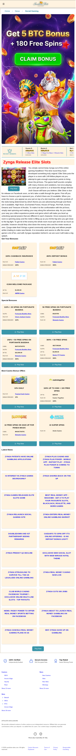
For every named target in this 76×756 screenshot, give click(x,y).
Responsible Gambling (66, 748)
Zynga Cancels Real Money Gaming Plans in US (19, 631)
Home (7, 11)
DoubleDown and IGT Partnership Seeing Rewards (19, 536)
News (17, 11)
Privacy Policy (55, 748)
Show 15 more (44, 688)
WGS (6, 675)
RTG (5, 704)
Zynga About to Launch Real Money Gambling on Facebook (57, 613)
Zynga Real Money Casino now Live (56, 573)
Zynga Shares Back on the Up (57, 477)
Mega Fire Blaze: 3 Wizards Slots (46, 153)
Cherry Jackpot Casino (22, 317)
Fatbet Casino (20, 262)
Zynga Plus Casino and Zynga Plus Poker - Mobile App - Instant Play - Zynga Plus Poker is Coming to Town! (57, 462)
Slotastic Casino (58, 320)
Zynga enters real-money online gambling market (56, 515)
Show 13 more (6, 688)
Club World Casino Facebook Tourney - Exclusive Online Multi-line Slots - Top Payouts (19, 596)
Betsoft (6, 697)
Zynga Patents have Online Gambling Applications (19, 458)
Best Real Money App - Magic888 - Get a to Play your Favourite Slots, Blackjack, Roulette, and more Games (57, 500)
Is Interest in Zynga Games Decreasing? (19, 477)
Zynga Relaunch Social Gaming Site (19, 515)
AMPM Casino (19, 293)
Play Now (13, 188)
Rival (5, 685)
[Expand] (3, 697)
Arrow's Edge (8, 678)
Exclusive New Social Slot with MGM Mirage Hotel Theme (57, 555)
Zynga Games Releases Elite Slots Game (19, 496)
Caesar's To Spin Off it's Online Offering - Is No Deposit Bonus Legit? (57, 536)
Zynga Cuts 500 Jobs (56, 591)
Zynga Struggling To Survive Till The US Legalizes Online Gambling (19, 575)
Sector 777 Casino (59, 355)
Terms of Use (47, 748)
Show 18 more (6, 710)
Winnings (45, 685)
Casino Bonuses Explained (33, 748)
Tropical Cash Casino (22, 394)
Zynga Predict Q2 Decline (19, 553)
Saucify (6, 681)
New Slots (45, 681)
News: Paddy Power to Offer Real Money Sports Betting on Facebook (19, 613)
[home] (40, 6)
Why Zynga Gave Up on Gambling (56, 631)
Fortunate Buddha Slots (23, 313)
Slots (43, 678)
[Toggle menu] (4, 4)
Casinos (4, 672)
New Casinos (46, 675)
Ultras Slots (24, 153)
